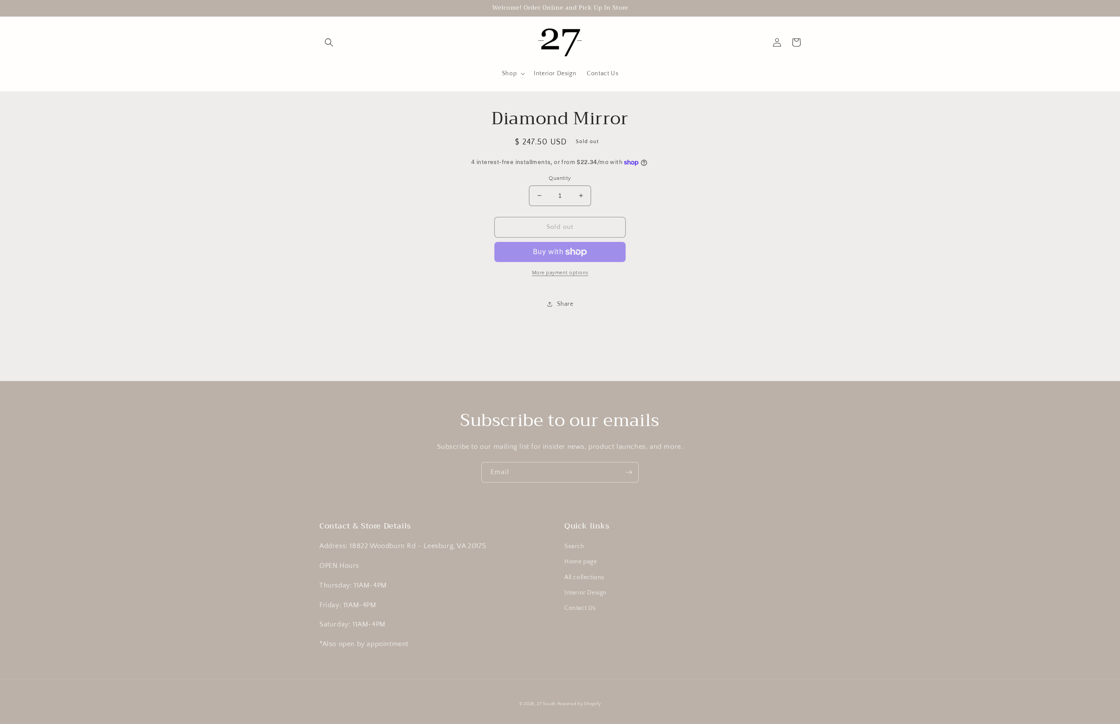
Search (574, 546)
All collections (584, 577)
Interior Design (585, 592)
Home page (580, 561)
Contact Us (580, 608)
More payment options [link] (560, 273)
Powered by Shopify (579, 704)
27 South (546, 704)
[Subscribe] (628, 472)
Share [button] (565, 304)
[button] (329, 42)
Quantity (560, 178)
